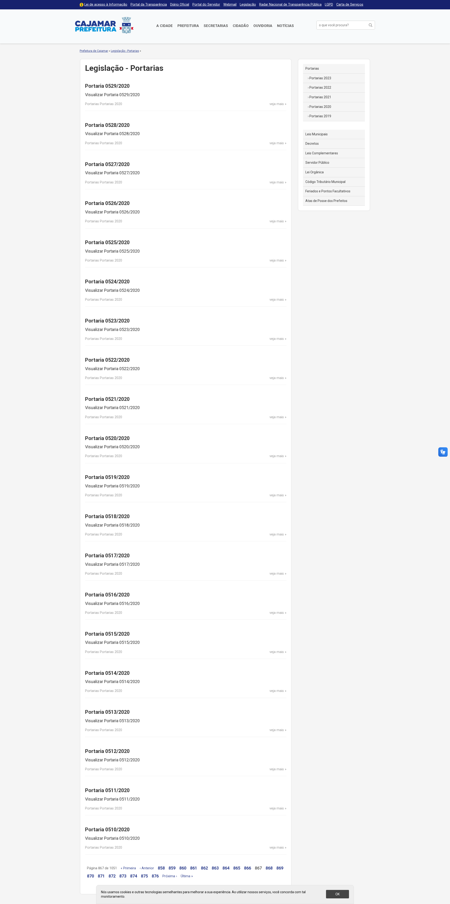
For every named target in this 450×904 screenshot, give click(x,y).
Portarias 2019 (320, 116)
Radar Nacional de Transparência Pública (290, 5)
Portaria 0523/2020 (107, 321)
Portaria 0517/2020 (107, 555)
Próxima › (169, 876)
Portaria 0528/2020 (107, 125)
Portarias (312, 68)
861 (193, 868)
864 (225, 868)
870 (90, 876)
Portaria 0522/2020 (107, 360)
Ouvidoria (262, 26)
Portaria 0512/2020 (107, 751)
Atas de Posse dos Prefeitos (326, 201)
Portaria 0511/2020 (107, 790)
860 (182, 868)
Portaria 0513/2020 (107, 712)
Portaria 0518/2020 (107, 516)
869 (279, 868)
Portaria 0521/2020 (107, 399)
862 (204, 868)
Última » (187, 876)
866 (247, 868)
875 (144, 876)
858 (161, 868)
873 (122, 876)
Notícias (285, 26)
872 (112, 876)
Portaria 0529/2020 (107, 86)
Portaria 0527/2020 (107, 164)
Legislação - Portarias (125, 51)
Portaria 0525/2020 (107, 242)
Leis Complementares (321, 153)
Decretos (312, 143)
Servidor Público (317, 162)
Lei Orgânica (314, 172)
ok (337, 894)
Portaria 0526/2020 (107, 203)
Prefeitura (188, 26)
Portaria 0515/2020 (107, 634)
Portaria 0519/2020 (107, 477)
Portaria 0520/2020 (107, 438)
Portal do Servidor (206, 5)
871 (101, 876)
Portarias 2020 (320, 107)
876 (155, 876)
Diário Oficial (179, 5)
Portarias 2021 (320, 97)
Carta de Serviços (349, 5)
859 (172, 868)
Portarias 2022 (320, 87)
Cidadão (241, 26)
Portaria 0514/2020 (107, 673)
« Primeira (128, 868)
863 (215, 868)
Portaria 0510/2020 (107, 829)
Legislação (248, 5)
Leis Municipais (316, 134)
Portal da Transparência (149, 5)
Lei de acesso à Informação (105, 5)
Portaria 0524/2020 (107, 282)
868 (269, 868)
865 (236, 868)
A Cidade (164, 26)
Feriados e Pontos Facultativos (327, 191)
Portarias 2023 (320, 78)
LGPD (329, 5)
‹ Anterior (147, 868)
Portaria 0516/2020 (107, 595)
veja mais (277, 104)
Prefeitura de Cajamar (104, 25)
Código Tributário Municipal (325, 182)
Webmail (229, 5)
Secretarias (216, 26)
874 (133, 876)
